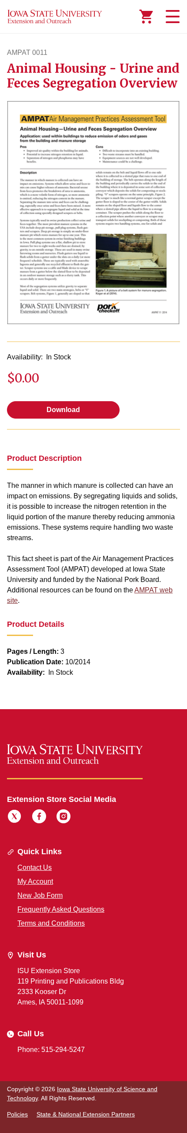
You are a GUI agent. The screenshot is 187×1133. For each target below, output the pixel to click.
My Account (35, 881)
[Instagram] (63, 817)
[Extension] (55, 16)
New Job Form (40, 895)
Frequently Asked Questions (60, 909)
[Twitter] (14, 817)
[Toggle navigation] (171, 16)
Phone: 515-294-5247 (51, 1049)
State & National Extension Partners (86, 1114)
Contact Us (34, 867)
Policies (17, 1114)
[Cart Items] (146, 16)
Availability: (25, 357)
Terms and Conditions (51, 923)
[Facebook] (39, 817)
